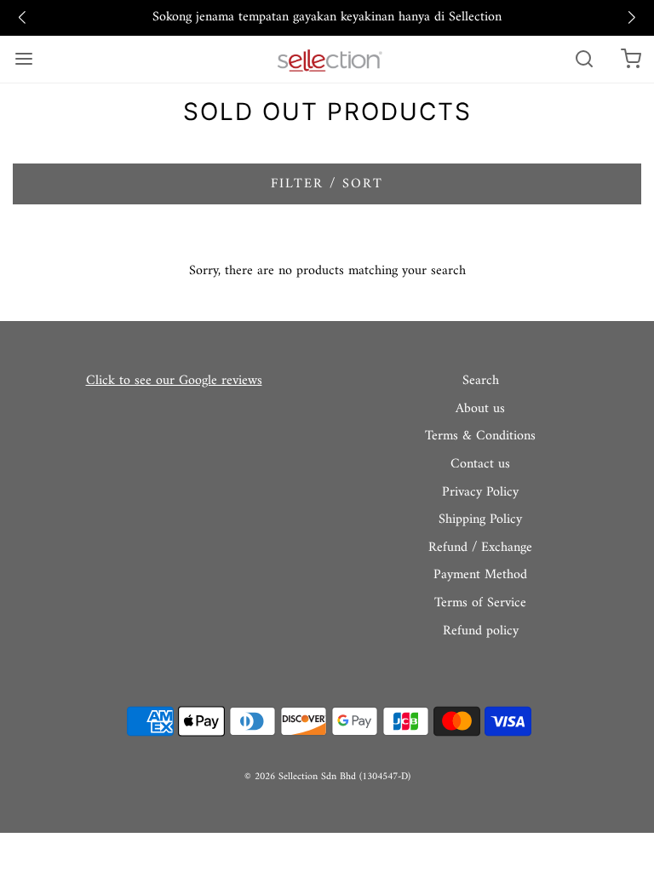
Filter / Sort (327, 184)
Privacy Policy (480, 493)
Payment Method (480, 576)
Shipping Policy (480, 520)
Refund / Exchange (480, 548)
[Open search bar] (583, 59)
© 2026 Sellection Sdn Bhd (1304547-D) (327, 777)
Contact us (480, 465)
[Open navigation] (23, 59)
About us (480, 410)
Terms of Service (480, 604)
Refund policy (481, 632)
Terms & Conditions (480, 437)
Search (480, 381)
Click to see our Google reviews (174, 381)
